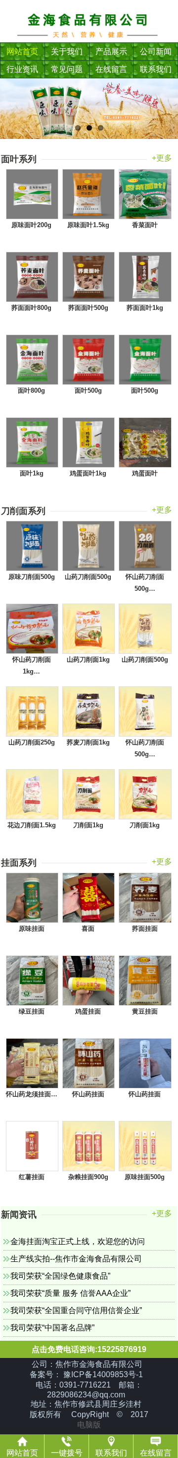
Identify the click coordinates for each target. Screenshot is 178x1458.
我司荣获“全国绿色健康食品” (60, 1276)
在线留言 (111, 69)
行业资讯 (22, 69)
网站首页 (22, 51)
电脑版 (89, 1425)
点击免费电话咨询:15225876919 (89, 1349)
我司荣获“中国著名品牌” (52, 1327)
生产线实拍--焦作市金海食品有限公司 (76, 1259)
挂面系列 (19, 863)
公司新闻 (156, 51)
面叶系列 (19, 159)
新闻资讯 (19, 1215)
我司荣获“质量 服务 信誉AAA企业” (70, 1293)
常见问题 (67, 69)
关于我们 (67, 51)
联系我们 (156, 69)
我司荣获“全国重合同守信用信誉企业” (76, 1310)
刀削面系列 (23, 511)
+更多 (162, 158)
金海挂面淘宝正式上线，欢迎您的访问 (77, 1241)
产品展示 (111, 51)
